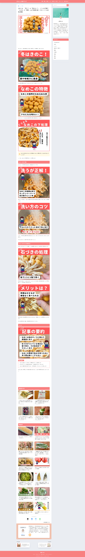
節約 (55, 56)
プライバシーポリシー (48, 554)
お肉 (55, 44)
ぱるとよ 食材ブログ (22, 1)
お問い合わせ (66, 1)
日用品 (47, 1)
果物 (44, 1)
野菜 (42, 1)
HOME (43, 552)
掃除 (55, 50)
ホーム (34, 554)
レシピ (50, 1)
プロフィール (61, 1)
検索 (68, 5)
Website (30, 536)
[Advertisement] (34, 42)
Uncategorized (56, 42)
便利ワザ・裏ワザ (55, 1)
